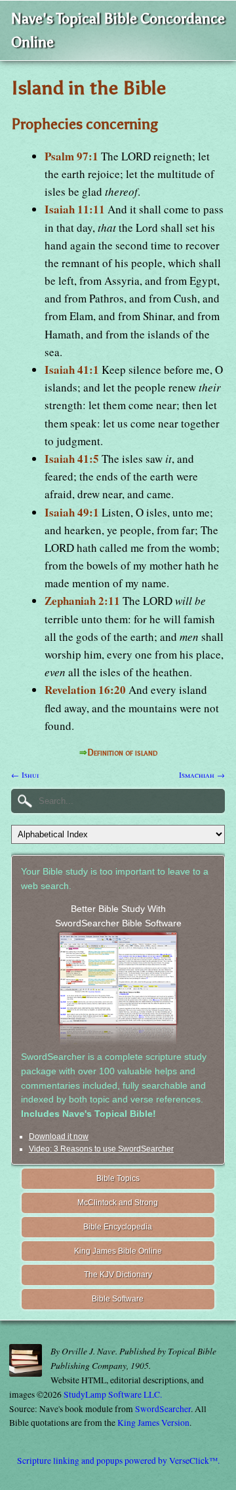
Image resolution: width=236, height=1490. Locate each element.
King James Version (153, 1422)
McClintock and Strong (117, 1202)
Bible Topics (118, 1178)
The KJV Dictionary (118, 1274)
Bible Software (118, 1298)
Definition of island (122, 752)
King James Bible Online (118, 1251)
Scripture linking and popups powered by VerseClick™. (118, 1460)
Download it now (58, 1136)
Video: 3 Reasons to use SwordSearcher (101, 1149)
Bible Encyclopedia (117, 1226)
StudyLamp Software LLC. (113, 1394)
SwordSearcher (163, 1409)
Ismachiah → (202, 774)
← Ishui (25, 774)
